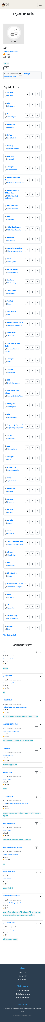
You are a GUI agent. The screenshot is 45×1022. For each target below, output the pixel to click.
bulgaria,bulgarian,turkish (14, 903)
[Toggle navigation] (40, 5)
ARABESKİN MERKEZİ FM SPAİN (10, 724)
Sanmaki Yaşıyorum (12, 170)
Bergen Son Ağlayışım (12, 269)
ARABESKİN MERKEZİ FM (9, 823)
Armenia (5, 755)
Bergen (9, 114)
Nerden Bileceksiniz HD (13, 148)
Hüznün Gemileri (11, 555)
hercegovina (28, 716)
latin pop (5, 813)
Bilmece (9, 304)
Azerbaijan (5, 854)
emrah (8, 216)
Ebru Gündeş (10, 92)
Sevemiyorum (10, 502)
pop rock (5, 816)
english (12, 683)
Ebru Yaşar (9, 135)
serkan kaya (10, 499)
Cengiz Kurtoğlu (11, 290)
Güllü (8, 103)
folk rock (31, 912)
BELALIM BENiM (11, 565)
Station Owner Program (22, 994)
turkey (33, 915)
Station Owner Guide (22, 990)
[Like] (32, 94)
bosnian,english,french (21, 707)
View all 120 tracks (9, 635)
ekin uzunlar (10, 552)
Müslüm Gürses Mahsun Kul (14, 227)
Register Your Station (22, 998)
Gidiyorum (9, 523)
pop (8, 63)
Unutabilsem (10, 219)
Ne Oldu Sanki (10, 534)
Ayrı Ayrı (9, 459)
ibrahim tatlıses (11, 467)
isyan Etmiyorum (11, 481)
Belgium (5, 803)
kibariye (9, 478)
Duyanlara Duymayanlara (13, 383)
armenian (10, 755)
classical (9, 716)
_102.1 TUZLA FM (7, 700)
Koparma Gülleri (11, 372)
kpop (4, 63)
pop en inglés (30, 813)
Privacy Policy (22, 976)
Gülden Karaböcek (12, 573)
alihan (8, 414)
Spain (4, 731)
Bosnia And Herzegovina (9, 707)
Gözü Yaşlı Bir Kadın (12, 417)
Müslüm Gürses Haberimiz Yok (15, 322)
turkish (9, 779)
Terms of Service (22, 979)
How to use (22, 972)
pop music (25, 741)
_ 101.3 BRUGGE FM (8, 796)
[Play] (40, 652)
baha (8, 605)
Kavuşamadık (10, 159)
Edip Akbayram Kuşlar (12, 615)
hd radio (19, 840)
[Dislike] (37, 94)
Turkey (4, 779)
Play (7, 68)
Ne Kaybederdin (11, 240)
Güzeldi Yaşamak (11, 406)
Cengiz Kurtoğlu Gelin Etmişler (15, 541)
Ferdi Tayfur (10, 167)
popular (30, 741)
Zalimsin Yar (10, 491)
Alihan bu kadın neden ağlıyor (14, 248)
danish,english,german (14, 930)
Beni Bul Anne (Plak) (10, 77)
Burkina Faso (6, 683)
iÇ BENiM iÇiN (10, 336)
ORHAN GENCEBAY (11, 333)
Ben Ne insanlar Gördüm (13, 470)
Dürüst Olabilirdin (11, 138)
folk (21, 912)
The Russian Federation (10, 52)
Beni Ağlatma (10, 597)
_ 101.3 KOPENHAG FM (9, 923)
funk (36, 912)
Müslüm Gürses (11, 124)
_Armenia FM (6, 748)
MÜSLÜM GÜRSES (11, 312)
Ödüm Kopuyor (11, 106)
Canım (8, 629)
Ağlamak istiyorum (12, 449)
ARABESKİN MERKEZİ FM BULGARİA (11, 896)
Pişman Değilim (11, 293)
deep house (16, 912)
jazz (4, 741)
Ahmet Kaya (26, 74)
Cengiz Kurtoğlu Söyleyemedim (15, 425)
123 (4, 651)
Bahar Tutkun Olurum (12, 206)
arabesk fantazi (8, 840)
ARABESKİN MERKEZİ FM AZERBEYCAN (12, 847)
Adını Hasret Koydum (12, 283)
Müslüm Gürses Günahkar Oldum (15, 183)
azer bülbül (10, 520)
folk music (26, 912)
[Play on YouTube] (20, 74)
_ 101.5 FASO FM (7, 676)
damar (14, 716)
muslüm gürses (11, 404)
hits (34, 716)
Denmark (5, 930)
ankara (5, 789)
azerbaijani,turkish (14, 854)
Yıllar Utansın (10, 127)
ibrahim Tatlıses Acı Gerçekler (15, 584)
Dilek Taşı (9, 576)
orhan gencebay (11, 237)
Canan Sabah (10, 280)
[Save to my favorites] (36, 652)
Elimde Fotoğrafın (11, 117)
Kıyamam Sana (11, 608)
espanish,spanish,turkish (13, 731)
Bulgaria (5, 903)
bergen (9, 259)
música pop (18, 915)
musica (8, 741)
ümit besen (10, 509)
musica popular (14, 741)
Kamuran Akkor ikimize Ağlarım (15, 396)
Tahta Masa (10, 512)
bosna (5, 716)
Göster (9, 362)
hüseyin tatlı (10, 626)
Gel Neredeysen (11, 438)
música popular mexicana (15, 813)
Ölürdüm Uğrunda (11, 262)
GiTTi (8, 314)
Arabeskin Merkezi (8, 772)
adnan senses (10, 156)
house (9, 915)
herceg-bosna (20, 716)
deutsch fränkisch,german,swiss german (18, 803)
